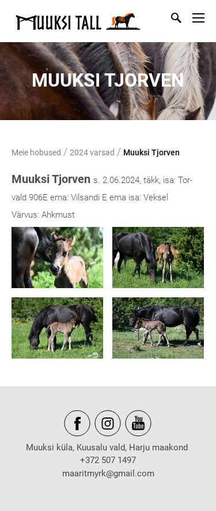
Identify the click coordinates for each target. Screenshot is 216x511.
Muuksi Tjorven (151, 152)
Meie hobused (36, 152)
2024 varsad (92, 152)
